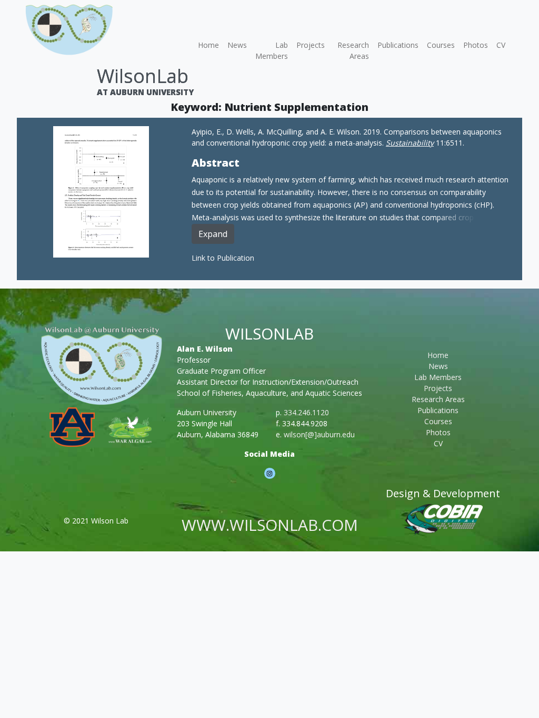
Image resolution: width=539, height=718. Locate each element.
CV (500, 45)
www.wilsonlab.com (270, 525)
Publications (397, 45)
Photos (475, 45)
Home (208, 45)
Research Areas (353, 50)
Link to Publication (223, 258)
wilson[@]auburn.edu (319, 434)
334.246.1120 (306, 412)
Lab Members (271, 50)
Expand (212, 234)
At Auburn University (145, 92)
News (237, 45)
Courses (441, 45)
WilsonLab (142, 76)
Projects (310, 45)
